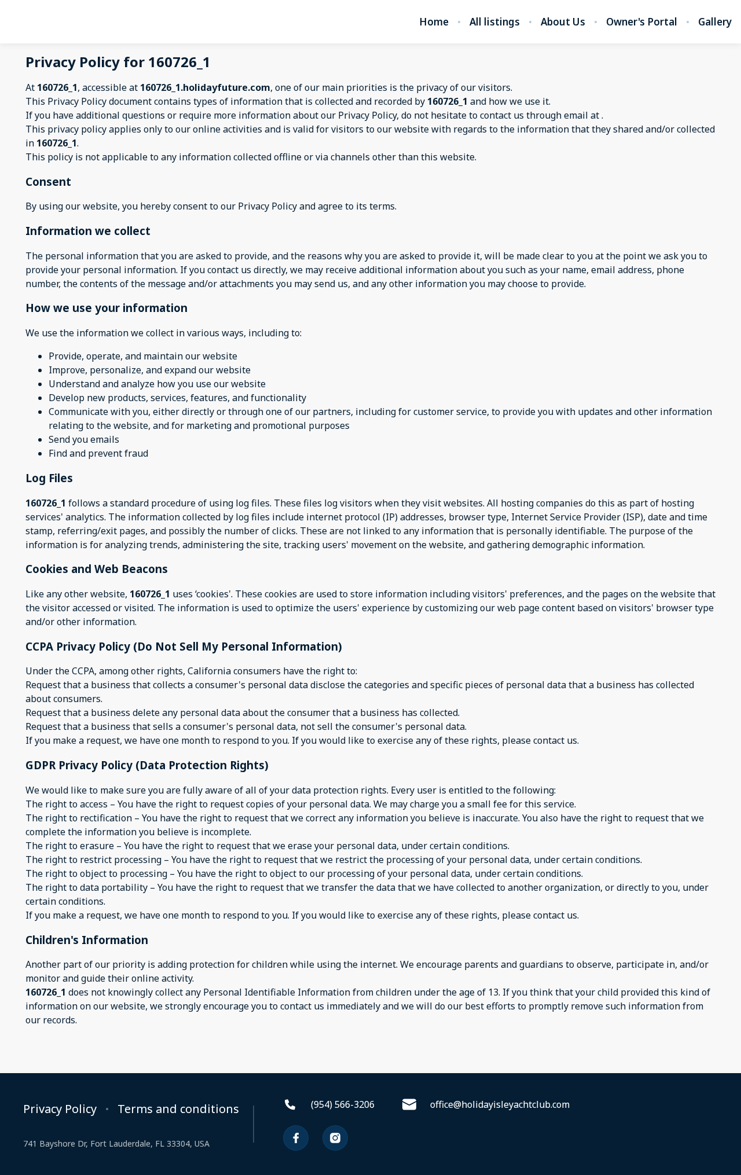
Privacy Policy (60, 1109)
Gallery (715, 22)
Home (434, 22)
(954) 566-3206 (343, 1104)
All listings (494, 22)
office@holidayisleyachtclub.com (500, 1104)
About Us (563, 22)
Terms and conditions (178, 1109)
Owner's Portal (641, 22)
